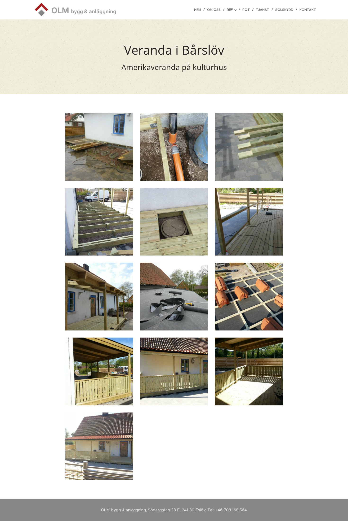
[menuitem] (199, 10)
